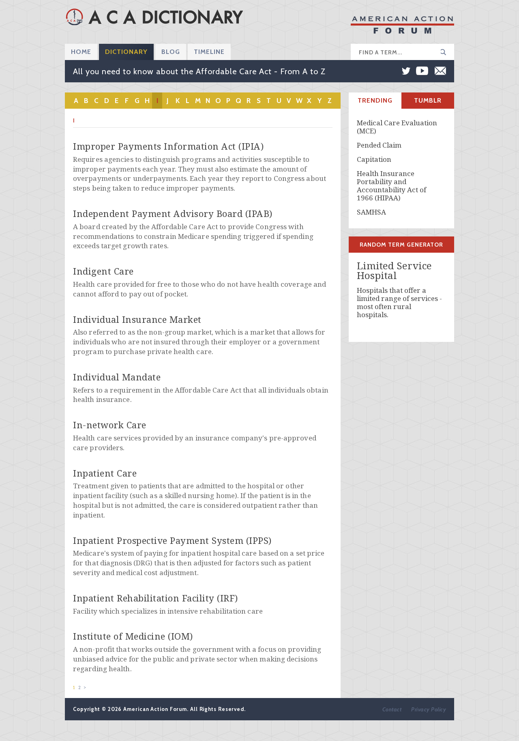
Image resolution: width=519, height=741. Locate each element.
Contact (392, 709)
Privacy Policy (428, 709)
